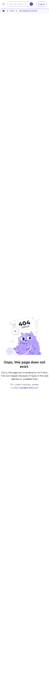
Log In (42, 4)
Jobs (12, 11)
